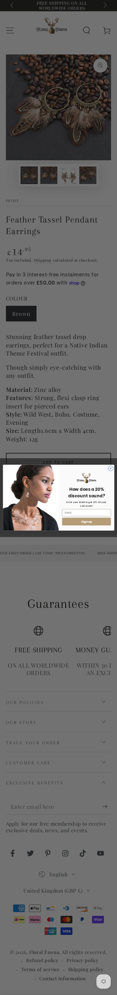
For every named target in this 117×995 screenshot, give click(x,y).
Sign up (86, 521)
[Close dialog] (110, 468)
